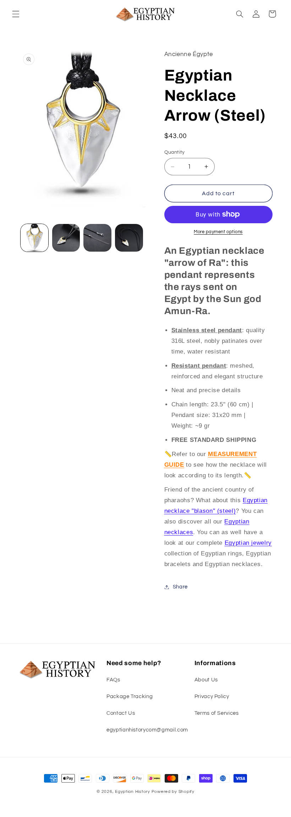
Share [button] (180, 587)
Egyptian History (132, 792)
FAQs (113, 679)
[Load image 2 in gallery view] (66, 238)
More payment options (218, 232)
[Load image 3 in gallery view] (97, 238)
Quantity (174, 152)
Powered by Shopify (173, 792)
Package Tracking (129, 696)
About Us (206, 679)
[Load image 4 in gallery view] (129, 238)
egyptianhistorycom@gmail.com (147, 730)
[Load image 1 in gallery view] (34, 238)
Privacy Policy (211, 696)
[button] (15, 14)
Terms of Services (216, 713)
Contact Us (120, 713)
